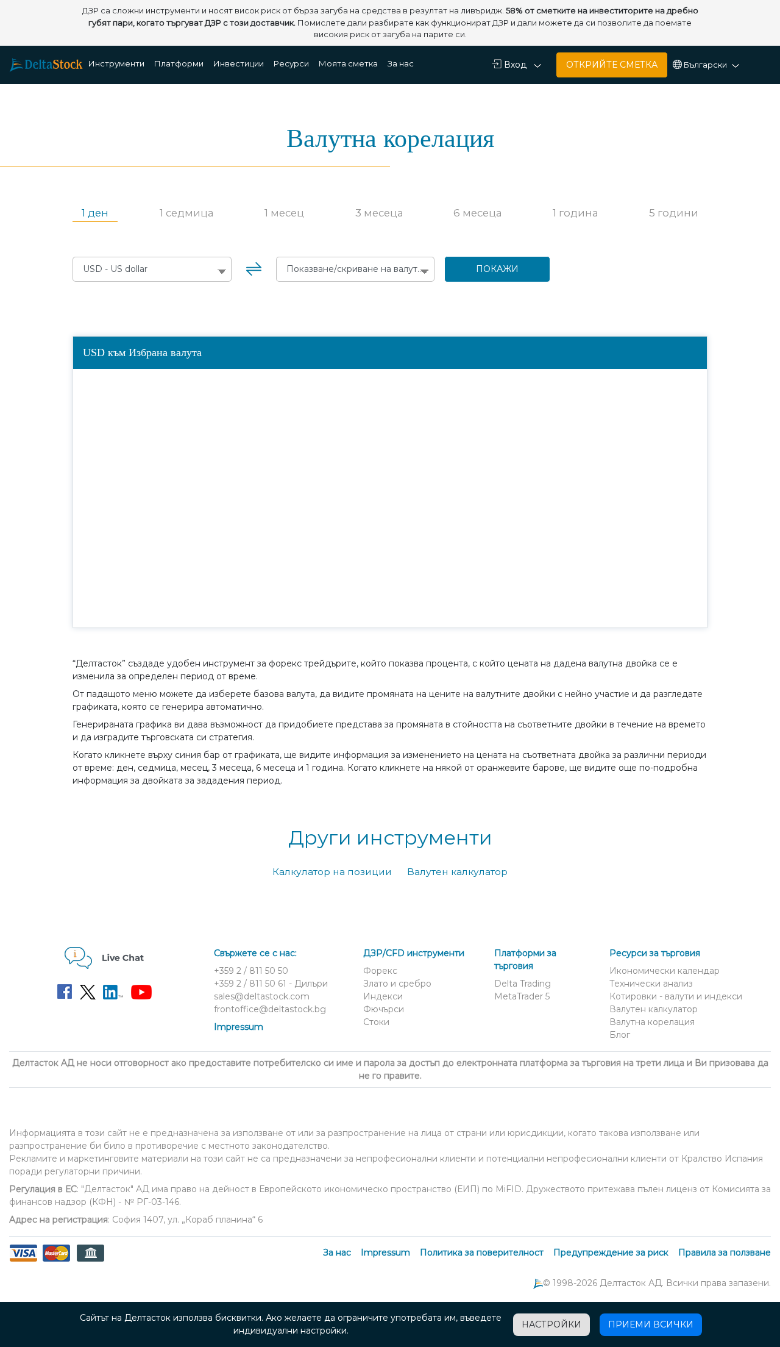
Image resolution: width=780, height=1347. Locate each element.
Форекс (380, 970)
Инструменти (116, 63)
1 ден (95, 213)
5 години (673, 213)
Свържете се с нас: (255, 953)
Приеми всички (650, 1324)
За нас (401, 63)
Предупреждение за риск (610, 1252)
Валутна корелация (652, 1022)
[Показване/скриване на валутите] (355, 269)
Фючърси (383, 1009)
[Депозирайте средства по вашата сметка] (56, 1260)
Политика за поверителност (482, 1252)
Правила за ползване (724, 1252)
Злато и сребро (397, 983)
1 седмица (186, 213)
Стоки (376, 1022)
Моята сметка (348, 63)
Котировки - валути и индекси (675, 996)
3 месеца (379, 213)
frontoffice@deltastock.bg (270, 1009)
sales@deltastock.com (262, 996)
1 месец (284, 213)
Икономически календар (664, 970)
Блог (619, 1034)
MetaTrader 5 (522, 996)
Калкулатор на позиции (332, 871)
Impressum (238, 1026)
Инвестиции (238, 63)
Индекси (383, 996)
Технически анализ (651, 983)
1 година (575, 213)
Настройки (551, 1324)
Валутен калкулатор (457, 871)
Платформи (179, 63)
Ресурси (291, 63)
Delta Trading (522, 983)
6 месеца (477, 213)
